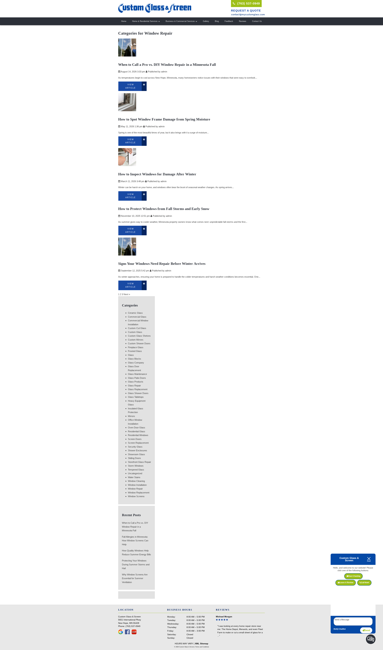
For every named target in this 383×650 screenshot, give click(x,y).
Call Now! (365, 583)
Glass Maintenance (137, 374)
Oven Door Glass (136, 427)
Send (367, 630)
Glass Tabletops (136, 397)
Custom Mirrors (135, 339)
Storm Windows (135, 465)
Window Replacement (138, 492)
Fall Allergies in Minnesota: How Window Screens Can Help (135, 540)
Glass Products (135, 381)
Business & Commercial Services (180, 21)
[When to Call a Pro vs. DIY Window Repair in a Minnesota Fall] (127, 54)
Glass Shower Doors (138, 393)
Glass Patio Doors (137, 378)
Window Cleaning (136, 481)
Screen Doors (135, 439)
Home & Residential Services (145, 21)
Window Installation (137, 485)
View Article (130, 86)
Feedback (229, 21)
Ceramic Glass (135, 313)
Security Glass (135, 446)
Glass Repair (134, 385)
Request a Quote (246, 10)
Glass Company (136, 362)
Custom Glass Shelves (139, 336)
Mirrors (131, 416)
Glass (131, 355)
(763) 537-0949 (248, 3)
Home (123, 21)
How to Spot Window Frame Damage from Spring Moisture (164, 119)
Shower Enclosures (137, 450)
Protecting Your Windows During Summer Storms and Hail (135, 564)
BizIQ (336, 629)
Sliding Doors (134, 458)
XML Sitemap (201, 644)
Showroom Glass (136, 454)
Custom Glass (135, 332)
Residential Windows (138, 435)
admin (164, 71)
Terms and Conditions (202, 647)
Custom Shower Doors (139, 343)
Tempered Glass (136, 469)
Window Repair (135, 488)
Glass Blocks (134, 358)
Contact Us (257, 21)
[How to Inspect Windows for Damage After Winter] (127, 164)
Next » (127, 294)
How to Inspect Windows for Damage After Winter (157, 174)
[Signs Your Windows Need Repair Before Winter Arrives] (127, 253)
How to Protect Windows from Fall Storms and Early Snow (163, 209)
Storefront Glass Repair (139, 462)
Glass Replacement (137, 389)
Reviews (242, 21)
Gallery (206, 21)
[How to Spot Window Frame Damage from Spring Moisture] (127, 109)
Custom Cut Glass (137, 328)
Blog (217, 21)
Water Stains (134, 477)
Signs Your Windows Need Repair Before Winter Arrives (161, 264)
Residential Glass (136, 431)
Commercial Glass (137, 316)
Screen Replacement (138, 443)
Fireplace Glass (135, 347)
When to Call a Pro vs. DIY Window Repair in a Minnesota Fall (167, 65)
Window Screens (136, 496)
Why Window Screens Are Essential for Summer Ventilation (135, 578)
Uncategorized (135, 473)
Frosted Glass (135, 351)
